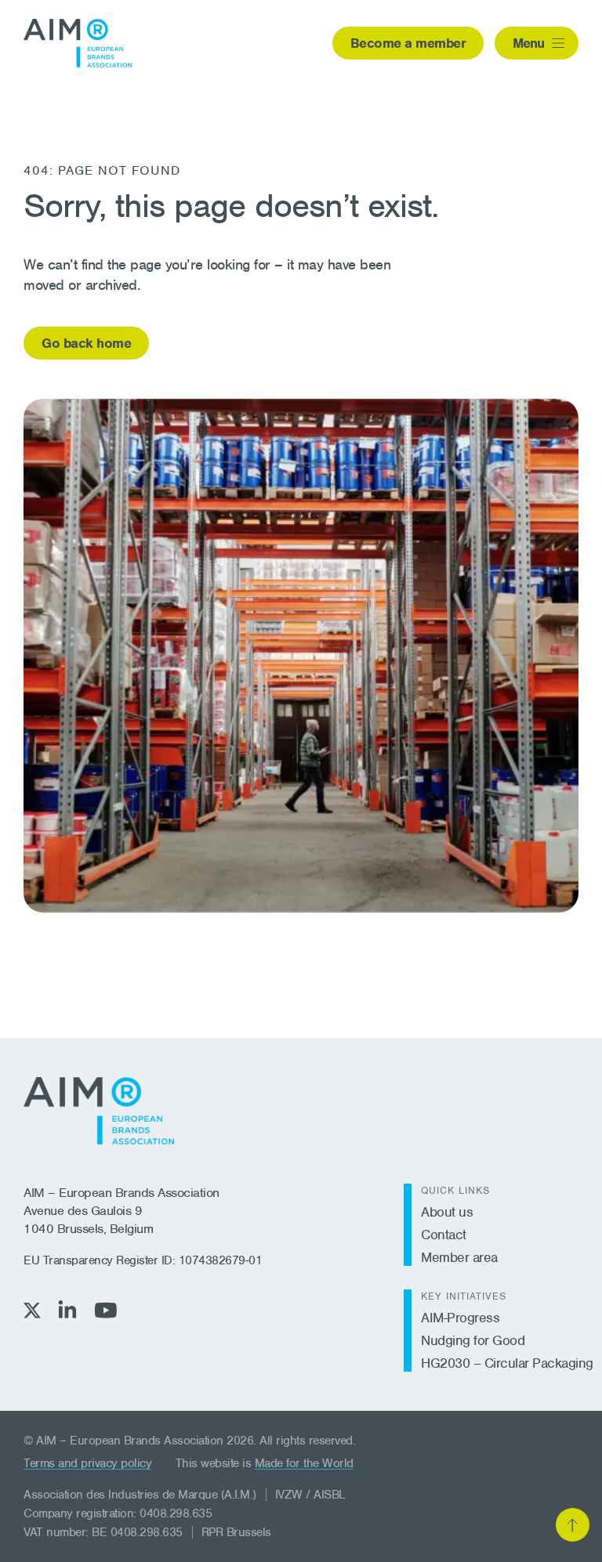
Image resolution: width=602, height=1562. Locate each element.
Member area (459, 1257)
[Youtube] (105, 1310)
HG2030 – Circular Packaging (507, 1363)
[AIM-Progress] (78, 43)
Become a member (408, 43)
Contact (443, 1234)
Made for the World (304, 1463)
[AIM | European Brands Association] (99, 1110)
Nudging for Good (472, 1340)
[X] (32, 1310)
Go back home (86, 343)
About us (447, 1211)
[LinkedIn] (67, 1309)
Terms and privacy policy (87, 1463)
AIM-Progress (460, 1317)
